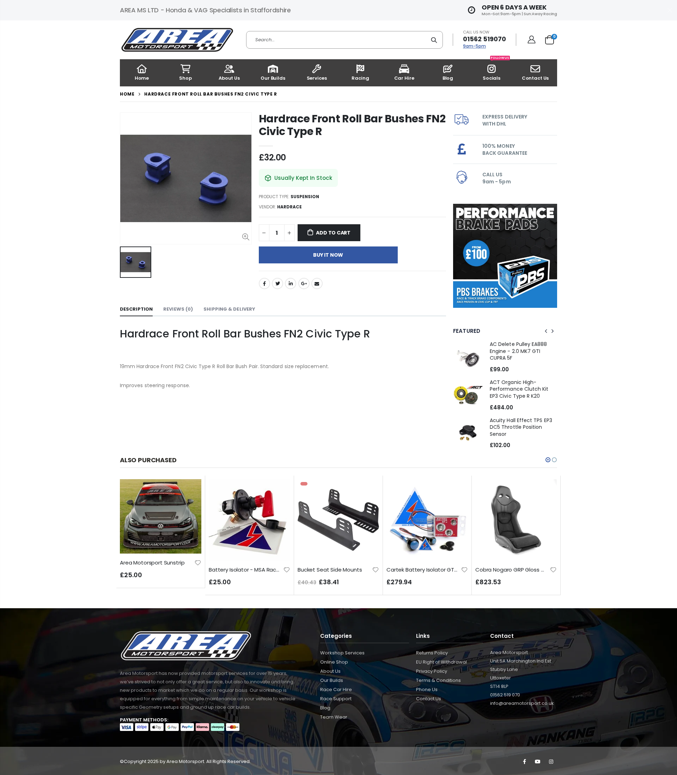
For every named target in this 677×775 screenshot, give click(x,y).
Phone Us (427, 689)
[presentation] (546, 331)
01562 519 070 (505, 694)
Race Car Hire (336, 689)
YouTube (537, 761)
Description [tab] (136, 309)
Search (434, 39)
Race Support (336, 698)
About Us (330, 671)
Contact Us (428, 698)
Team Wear (333, 717)
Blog (325, 707)
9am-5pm (474, 46)
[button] (548, 460)
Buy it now (328, 254)
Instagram (551, 761)
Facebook (264, 283)
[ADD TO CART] (189, 490)
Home (127, 94)
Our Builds (331, 680)
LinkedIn (290, 283)
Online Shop (334, 662)
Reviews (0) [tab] (178, 309)
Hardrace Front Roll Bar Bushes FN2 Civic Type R (352, 125)
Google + (304, 283)
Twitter (277, 283)
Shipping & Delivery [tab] (229, 309)
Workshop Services (342, 652)
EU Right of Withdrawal (441, 662)
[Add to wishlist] (197, 569)
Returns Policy (432, 652)
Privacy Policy (431, 671)
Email (317, 283)
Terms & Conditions (438, 680)
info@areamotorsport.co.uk (522, 703)
